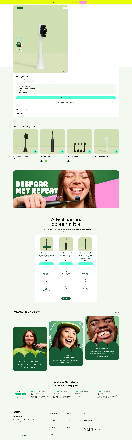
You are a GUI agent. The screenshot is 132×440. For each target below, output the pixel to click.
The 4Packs (52, 420)
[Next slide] (63, 71)
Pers (67, 429)
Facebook (52, 429)
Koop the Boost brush (66, 263)
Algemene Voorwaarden (91, 418)
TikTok (51, 434)
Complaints (69, 432)
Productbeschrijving (22, 109)
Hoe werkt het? (23, 92)
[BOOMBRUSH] (66, 8)
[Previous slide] (60, 71)
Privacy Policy (88, 420)
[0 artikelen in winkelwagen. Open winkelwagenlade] (114, 8)
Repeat (68, 413)
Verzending (19, 113)
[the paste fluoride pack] (106, 141)
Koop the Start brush (85, 263)
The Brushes (53, 413)
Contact (68, 427)
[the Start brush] (52, 141)
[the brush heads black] (79, 141)
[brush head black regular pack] (25, 141)
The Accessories (54, 418)
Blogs (68, 418)
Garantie (86, 415)
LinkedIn (52, 432)
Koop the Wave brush (46, 263)
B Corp (68, 420)
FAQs (85, 413)
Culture (68, 415)
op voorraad (107, 351)
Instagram (52, 427)
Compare (52, 415)
